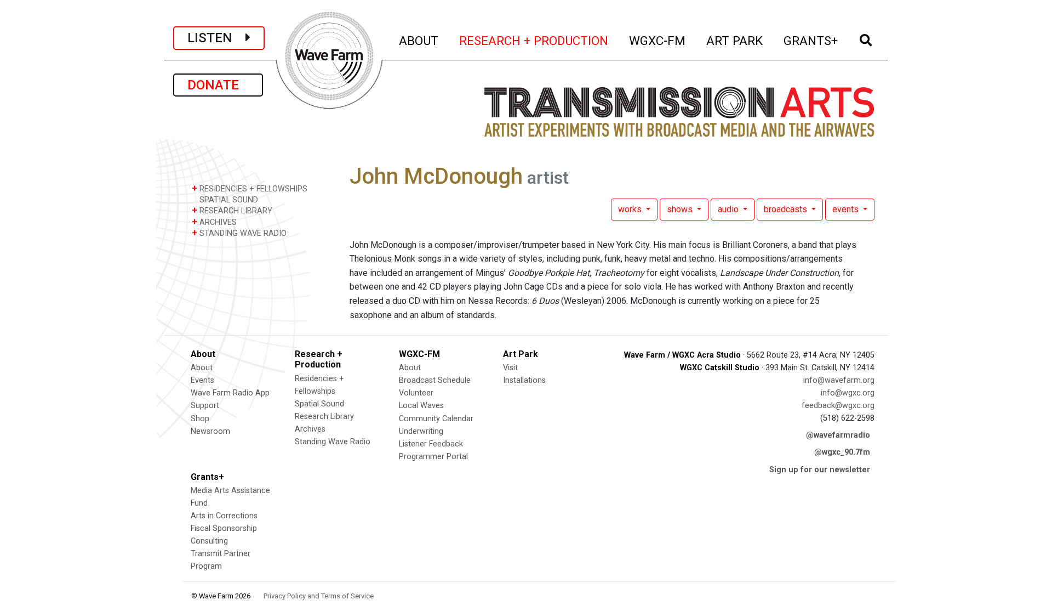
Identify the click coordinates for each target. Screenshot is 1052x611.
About (202, 367)
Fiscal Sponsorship (224, 528)
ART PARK (735, 40)
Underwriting (421, 431)
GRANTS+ (811, 40)
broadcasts (786, 209)
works (631, 209)
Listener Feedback (431, 444)
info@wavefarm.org (838, 380)
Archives (310, 429)
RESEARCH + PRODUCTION (534, 40)
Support (205, 405)
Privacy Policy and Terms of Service (319, 596)
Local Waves (421, 405)
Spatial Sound (319, 404)
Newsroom (210, 431)
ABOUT (419, 40)
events (846, 209)
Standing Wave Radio (332, 441)
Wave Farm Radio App (230, 393)
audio (729, 209)
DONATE (218, 85)
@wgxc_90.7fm (842, 452)
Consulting (209, 541)
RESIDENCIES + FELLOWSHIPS (249, 188)
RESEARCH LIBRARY (232, 210)
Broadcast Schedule (435, 380)
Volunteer (416, 393)
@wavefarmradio (838, 435)
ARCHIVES (214, 222)
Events (202, 380)
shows (681, 209)
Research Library (324, 416)
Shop (200, 418)
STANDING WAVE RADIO (239, 233)
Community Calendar (436, 418)
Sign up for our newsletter (819, 469)
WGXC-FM (658, 40)
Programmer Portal (433, 456)
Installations (524, 380)
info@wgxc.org (847, 393)
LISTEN (216, 38)
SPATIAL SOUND (227, 200)
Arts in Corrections (224, 516)
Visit (510, 367)
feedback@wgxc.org (838, 405)
